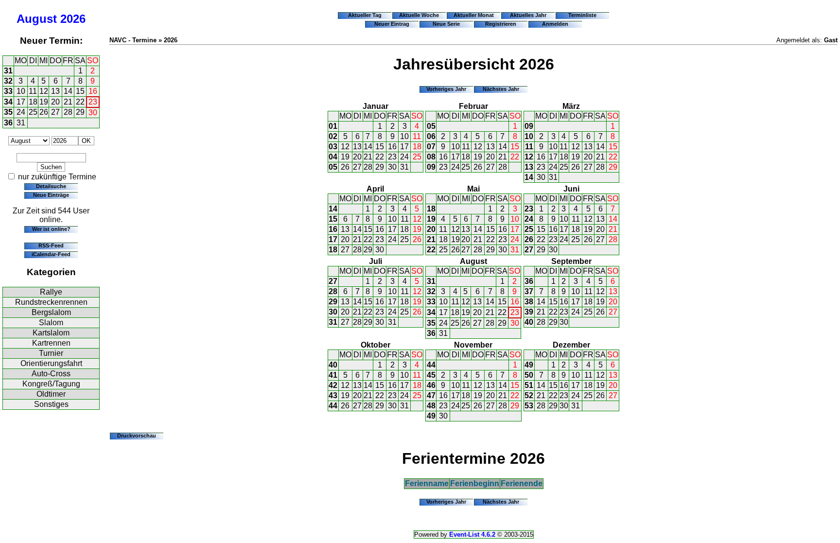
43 (333, 395)
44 (333, 406)
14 (68, 91)
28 (68, 112)
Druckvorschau (136, 435)
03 (333, 146)
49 (431, 416)
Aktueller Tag (365, 15)
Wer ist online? (51, 229)
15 (80, 91)
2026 (73, 18)
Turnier (51, 353)
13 (55, 91)
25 (33, 112)
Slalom (51, 322)
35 (8, 112)
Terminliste (582, 15)
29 (80, 112)
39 (529, 312)
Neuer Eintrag (391, 24)
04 (333, 157)
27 (55, 112)
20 (55, 102)
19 (43, 102)
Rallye (51, 292)
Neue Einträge (51, 195)
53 (529, 406)
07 (431, 146)
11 (33, 91)
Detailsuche (51, 186)
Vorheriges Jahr (446, 89)
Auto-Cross (51, 373)
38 (529, 302)
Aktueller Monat (474, 15)
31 (8, 71)
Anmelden (555, 24)
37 (529, 291)
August (37, 18)
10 (21, 91)
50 (529, 375)
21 (68, 102)
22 (80, 102)
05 (333, 167)
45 (431, 375)
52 (529, 395)
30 (92, 112)
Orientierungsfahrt (51, 363)
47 (431, 395)
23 (92, 102)
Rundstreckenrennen (51, 302)
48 (431, 406)
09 (431, 167)
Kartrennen (51, 343)
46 (431, 385)
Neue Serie (446, 24)
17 (21, 102)
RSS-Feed (51, 245)
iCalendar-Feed (51, 254)
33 (8, 91)
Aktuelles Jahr (528, 15)
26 (43, 112)
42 (333, 385)
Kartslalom (51, 333)
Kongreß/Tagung (51, 384)
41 (333, 375)
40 (529, 322)
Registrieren (500, 24)
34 (8, 102)
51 (529, 385)
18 (33, 102)
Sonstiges (51, 404)
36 (8, 123)
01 (333, 126)
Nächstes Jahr (501, 89)
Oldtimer (51, 394)
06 (431, 136)
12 (43, 91)
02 (333, 136)
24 (21, 112)
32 (8, 81)
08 (431, 157)
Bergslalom (51, 312)
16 (92, 91)
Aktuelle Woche (419, 15)
